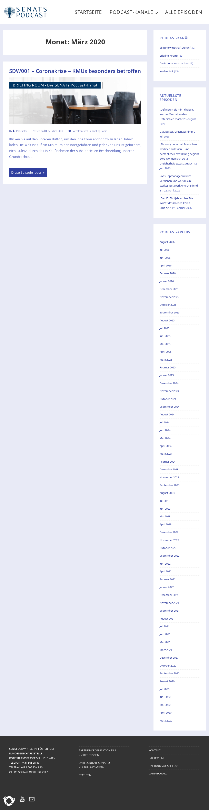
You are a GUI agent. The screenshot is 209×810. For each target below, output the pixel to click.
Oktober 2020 (168, 665)
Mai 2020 (165, 705)
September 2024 (169, 406)
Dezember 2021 (169, 595)
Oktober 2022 (168, 548)
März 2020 (166, 720)
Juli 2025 (164, 328)
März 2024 (166, 453)
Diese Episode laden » (28, 173)
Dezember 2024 (169, 383)
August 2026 (167, 242)
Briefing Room (99, 131)
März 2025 (166, 359)
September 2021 (169, 610)
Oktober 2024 (168, 399)
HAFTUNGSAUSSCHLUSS (163, 766)
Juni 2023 (165, 508)
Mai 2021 (165, 642)
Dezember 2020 (169, 657)
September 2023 (169, 485)
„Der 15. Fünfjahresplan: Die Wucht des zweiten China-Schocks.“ (176, 203)
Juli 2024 (164, 422)
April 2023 (165, 524)
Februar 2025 (168, 367)
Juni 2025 (165, 336)
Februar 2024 (168, 461)
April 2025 (165, 352)
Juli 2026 (164, 250)
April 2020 (165, 712)
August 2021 (167, 618)
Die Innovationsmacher (174, 63)
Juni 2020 (165, 697)
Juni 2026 (165, 258)
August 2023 (167, 493)
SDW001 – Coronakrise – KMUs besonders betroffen (75, 71)
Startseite (88, 12)
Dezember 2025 (169, 289)
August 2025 (167, 320)
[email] (32, 800)
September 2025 (169, 312)
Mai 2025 (165, 344)
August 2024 (167, 414)
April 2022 (165, 571)
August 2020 (167, 681)
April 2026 (165, 265)
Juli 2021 (164, 626)
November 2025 (169, 297)
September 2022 (169, 555)
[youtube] (23, 800)
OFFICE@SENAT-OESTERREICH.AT (29, 772)
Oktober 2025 (168, 305)
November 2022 (169, 540)
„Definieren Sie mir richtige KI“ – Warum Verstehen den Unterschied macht (179, 114)
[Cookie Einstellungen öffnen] (9, 804)
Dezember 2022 (169, 532)
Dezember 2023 (169, 469)
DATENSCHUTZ (158, 773)
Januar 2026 (167, 281)
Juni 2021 (165, 634)
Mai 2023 (165, 516)
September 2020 (169, 673)
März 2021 (166, 650)
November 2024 (169, 391)
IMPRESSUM (156, 758)
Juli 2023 (164, 501)
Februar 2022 (168, 579)
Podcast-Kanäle (131, 12)
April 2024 (165, 446)
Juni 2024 (165, 430)
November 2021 (169, 603)
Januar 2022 (167, 587)
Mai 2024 (165, 438)
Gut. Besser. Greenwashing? (176, 131)
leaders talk (166, 71)
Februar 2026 (168, 273)
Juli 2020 (164, 689)
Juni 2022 (165, 563)
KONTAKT (154, 750)
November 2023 (169, 477)
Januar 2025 (167, 375)
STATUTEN (85, 775)
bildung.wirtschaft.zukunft (175, 47)
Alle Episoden (183, 12)
